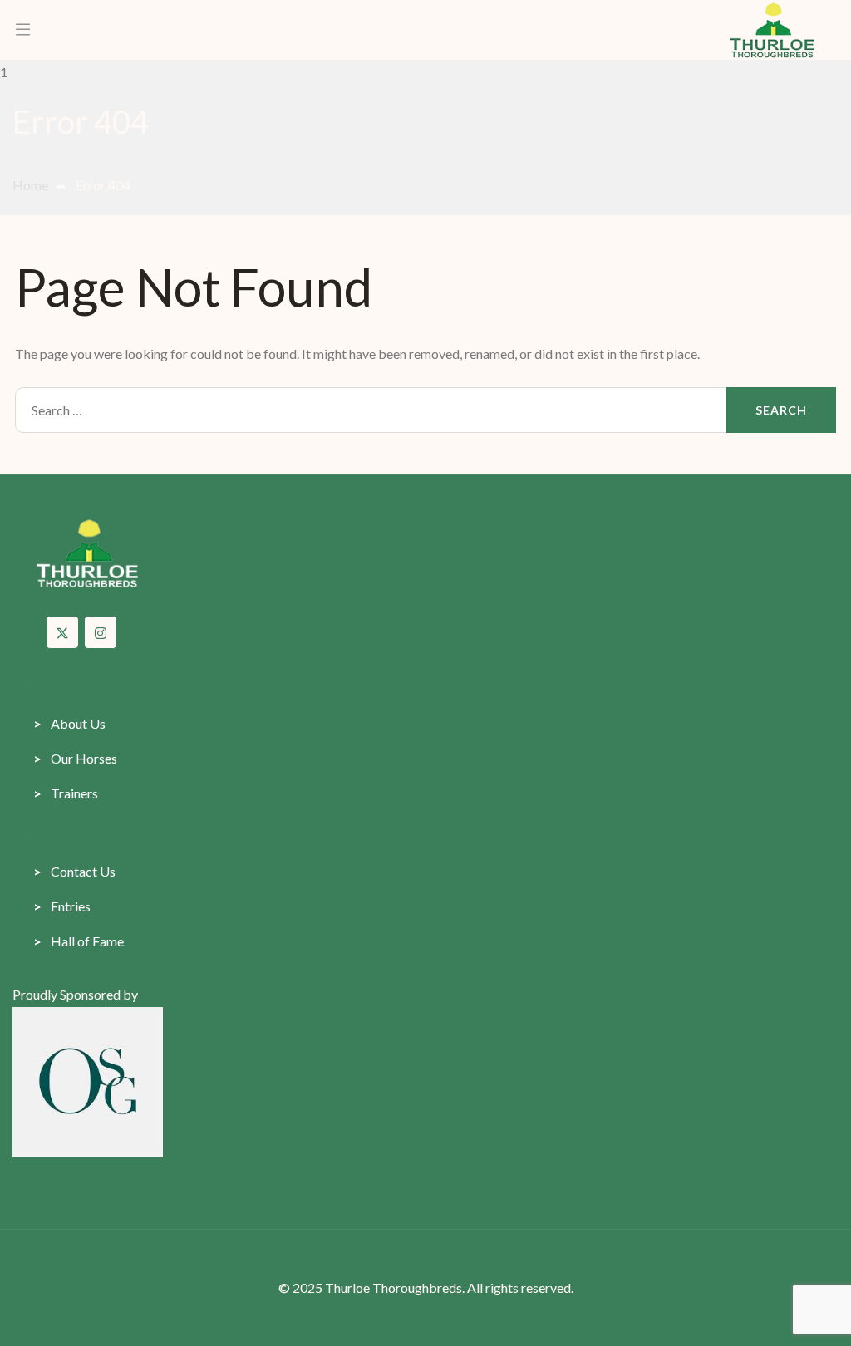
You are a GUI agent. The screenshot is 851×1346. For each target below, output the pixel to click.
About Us (69, 723)
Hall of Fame (78, 941)
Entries (62, 906)
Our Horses (75, 758)
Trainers (65, 793)
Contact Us (74, 871)
